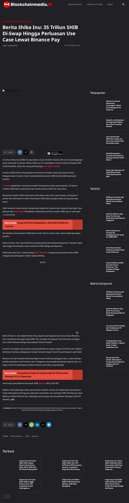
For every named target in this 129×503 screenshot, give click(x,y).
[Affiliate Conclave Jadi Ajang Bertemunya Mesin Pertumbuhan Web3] (97, 200)
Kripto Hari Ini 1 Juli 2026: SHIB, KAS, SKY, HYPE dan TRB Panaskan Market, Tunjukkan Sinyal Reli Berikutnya (72, 465)
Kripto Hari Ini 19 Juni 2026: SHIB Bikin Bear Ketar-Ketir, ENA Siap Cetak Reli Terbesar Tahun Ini (113, 465)
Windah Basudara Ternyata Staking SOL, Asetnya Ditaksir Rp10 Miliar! (115, 156)
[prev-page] (4, 496)
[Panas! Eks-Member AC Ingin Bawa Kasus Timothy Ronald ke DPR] (97, 173)
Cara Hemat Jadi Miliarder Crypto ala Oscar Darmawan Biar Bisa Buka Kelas (115, 140)
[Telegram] (48, 424)
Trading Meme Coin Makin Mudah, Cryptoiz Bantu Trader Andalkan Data (115, 344)
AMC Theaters (41, 252)
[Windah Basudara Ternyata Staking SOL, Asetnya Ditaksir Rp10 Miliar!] (97, 156)
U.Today (6, 185)
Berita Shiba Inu (17, 436)
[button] (123, 5)
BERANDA (6, 21)
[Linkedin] (37, 424)
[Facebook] (19, 152)
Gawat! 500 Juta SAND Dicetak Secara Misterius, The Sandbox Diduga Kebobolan (115, 267)
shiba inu (34, 436)
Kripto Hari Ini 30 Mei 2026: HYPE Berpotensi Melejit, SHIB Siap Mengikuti (71, 482)
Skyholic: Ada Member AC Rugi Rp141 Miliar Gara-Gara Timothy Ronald (115, 123)
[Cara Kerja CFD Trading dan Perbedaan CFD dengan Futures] (97, 328)
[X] (25, 152)
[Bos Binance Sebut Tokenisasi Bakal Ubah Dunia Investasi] (97, 250)
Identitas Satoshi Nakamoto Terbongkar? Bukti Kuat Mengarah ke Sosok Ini (113, 105)
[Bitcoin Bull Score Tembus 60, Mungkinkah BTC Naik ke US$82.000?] (97, 233)
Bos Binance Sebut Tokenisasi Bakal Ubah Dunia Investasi (115, 250)
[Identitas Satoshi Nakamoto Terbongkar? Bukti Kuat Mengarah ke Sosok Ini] (97, 104)
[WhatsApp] (31, 424)
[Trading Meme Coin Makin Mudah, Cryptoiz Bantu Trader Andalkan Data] (97, 344)
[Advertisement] (64, 69)
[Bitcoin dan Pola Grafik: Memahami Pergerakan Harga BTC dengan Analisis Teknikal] (97, 360)
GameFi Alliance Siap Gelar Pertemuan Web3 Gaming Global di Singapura (115, 217)
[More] (31, 152)
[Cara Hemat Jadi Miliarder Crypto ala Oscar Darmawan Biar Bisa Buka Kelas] (97, 140)
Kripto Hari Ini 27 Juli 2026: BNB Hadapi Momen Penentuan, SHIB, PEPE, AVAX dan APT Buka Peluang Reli (28, 465)
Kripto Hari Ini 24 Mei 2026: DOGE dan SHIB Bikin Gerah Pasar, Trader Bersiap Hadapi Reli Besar (114, 483)
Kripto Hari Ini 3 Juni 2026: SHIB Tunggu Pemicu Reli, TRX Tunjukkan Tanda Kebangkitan (27, 483)
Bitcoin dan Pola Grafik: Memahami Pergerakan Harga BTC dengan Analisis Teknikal (115, 361)
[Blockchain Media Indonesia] (28, 4)
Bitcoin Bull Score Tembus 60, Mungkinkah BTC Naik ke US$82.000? (115, 233)
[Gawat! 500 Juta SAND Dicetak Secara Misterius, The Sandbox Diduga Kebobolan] (97, 266)
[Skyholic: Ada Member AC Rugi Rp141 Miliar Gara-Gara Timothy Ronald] (97, 123)
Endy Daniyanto (10, 46)
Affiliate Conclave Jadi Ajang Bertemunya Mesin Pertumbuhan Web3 (115, 200)
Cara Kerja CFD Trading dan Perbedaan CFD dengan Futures (115, 328)
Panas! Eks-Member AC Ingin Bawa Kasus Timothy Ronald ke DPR (115, 173)
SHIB (27, 436)
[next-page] (8, 496)
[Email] (43, 424)
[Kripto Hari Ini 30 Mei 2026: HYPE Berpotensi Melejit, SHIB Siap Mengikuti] (53, 482)
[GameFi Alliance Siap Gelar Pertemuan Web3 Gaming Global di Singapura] (97, 217)
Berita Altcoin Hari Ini (21, 21)
